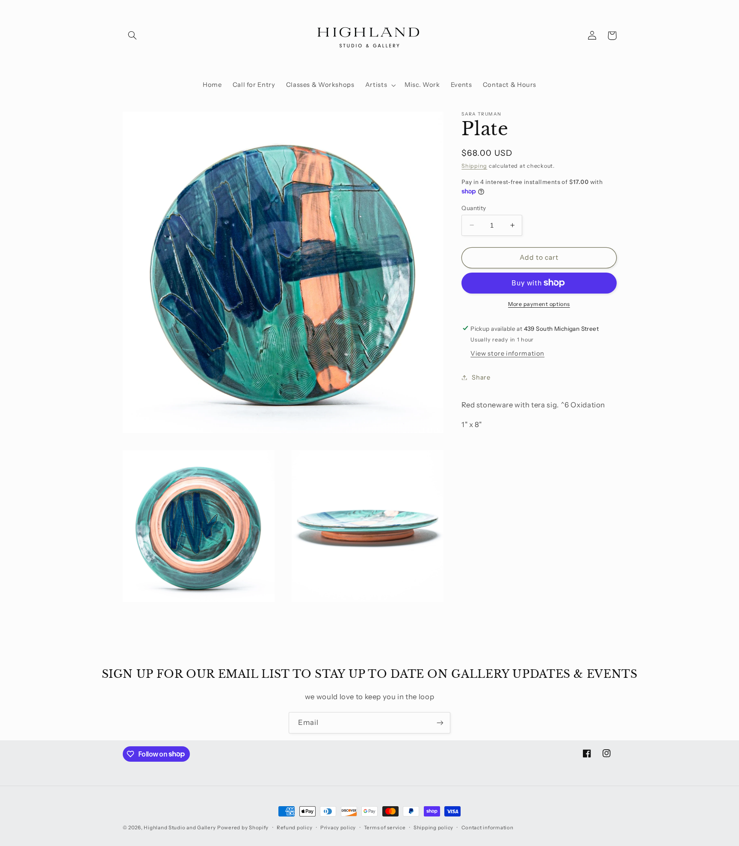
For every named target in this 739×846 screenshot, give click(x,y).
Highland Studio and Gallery (180, 828)
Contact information (487, 828)
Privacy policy (338, 828)
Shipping (474, 166)
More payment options (539, 304)
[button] (132, 35)
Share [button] (481, 377)
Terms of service (385, 828)
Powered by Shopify (243, 828)
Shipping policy (433, 828)
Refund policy (295, 828)
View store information (507, 353)
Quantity (473, 207)
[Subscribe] (440, 722)
